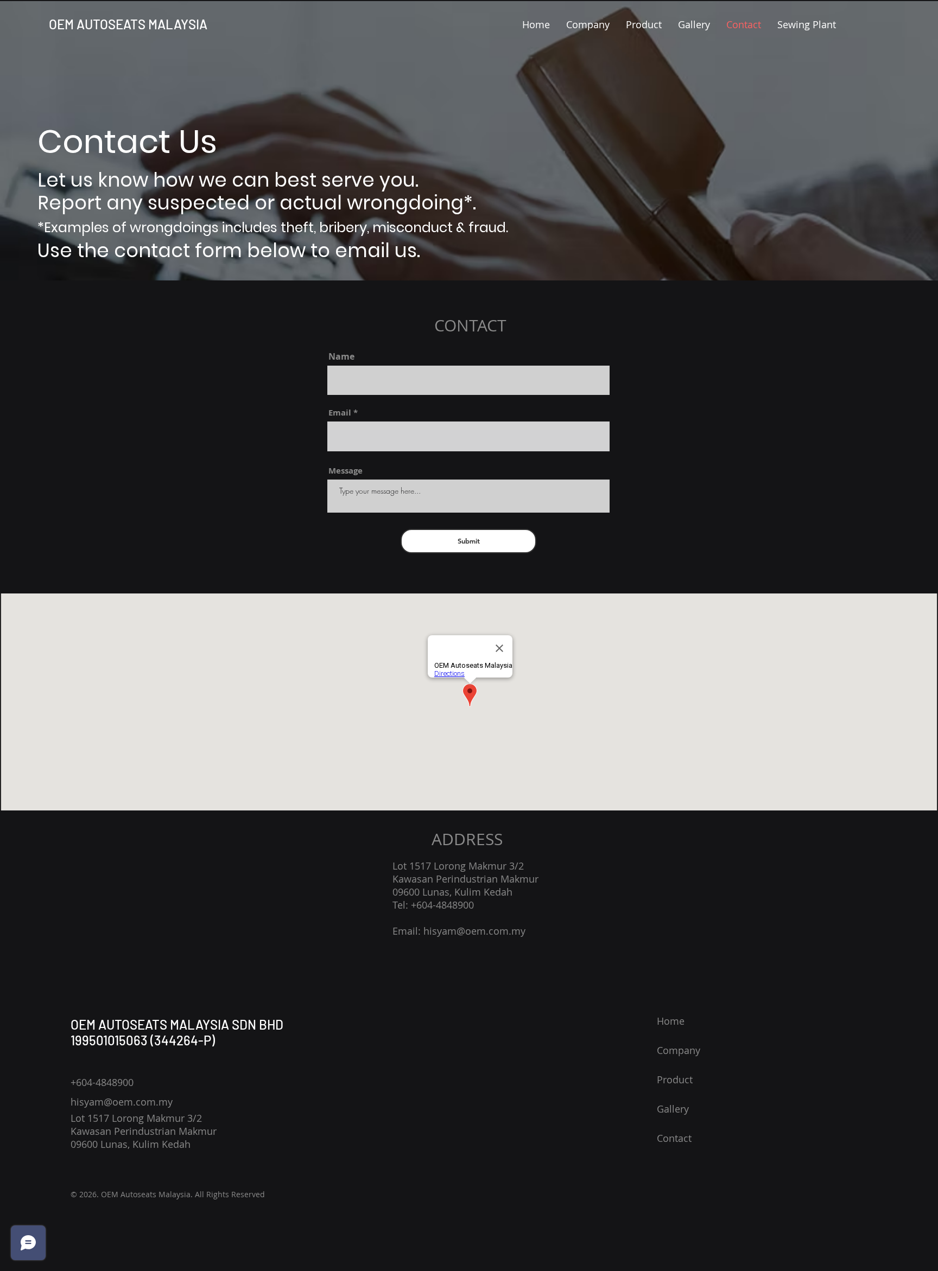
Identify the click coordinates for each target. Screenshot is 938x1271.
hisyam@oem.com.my (474, 930)
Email (339, 412)
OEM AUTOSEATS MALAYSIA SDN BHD (177, 1024)
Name (341, 356)
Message (345, 471)
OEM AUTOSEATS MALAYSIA (128, 24)
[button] (588, 24)
